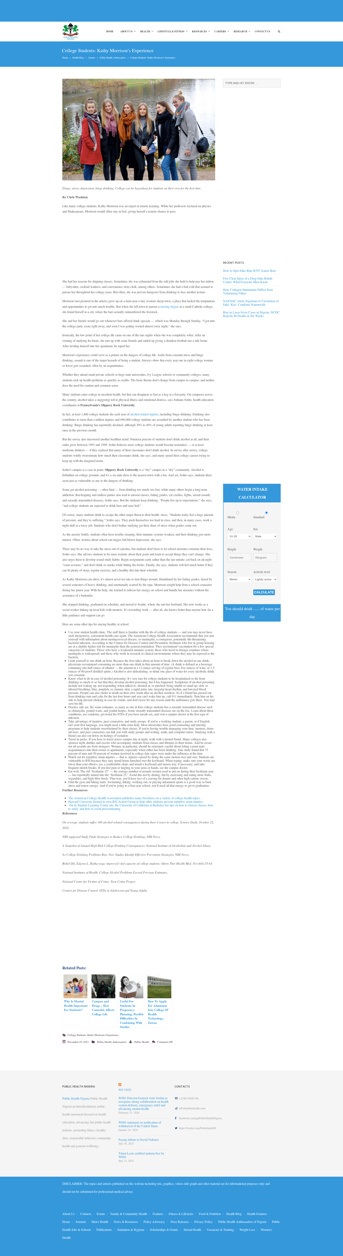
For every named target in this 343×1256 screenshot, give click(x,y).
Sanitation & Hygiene (130, 1229)
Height (231, 549)
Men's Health (100, 1222)
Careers (220, 31)
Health (145, 31)
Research (240, 31)
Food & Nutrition (210, 1214)
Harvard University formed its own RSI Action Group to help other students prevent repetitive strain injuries (135, 801)
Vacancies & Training (220, 1229)
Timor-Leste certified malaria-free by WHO (141, 1155)
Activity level (261, 572)
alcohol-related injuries (144, 414)
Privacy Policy (203, 1222)
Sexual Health (192, 1229)
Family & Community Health (129, 1214)
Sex (255, 529)
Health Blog (78, 57)
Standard (259, 517)
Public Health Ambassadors (113, 57)
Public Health (141, 1042)
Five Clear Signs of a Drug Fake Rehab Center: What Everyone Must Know (247, 280)
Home (110, 31)
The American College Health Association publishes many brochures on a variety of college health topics (134, 798)
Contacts (85, 1214)
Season (231, 572)
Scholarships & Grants (164, 1229)
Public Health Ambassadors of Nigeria (242, 1222)
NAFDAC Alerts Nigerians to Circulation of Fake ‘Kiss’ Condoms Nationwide (251, 303)
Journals (81, 1222)
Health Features (257, 1214)
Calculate (264, 592)
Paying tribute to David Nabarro (139, 1139)
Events (101, 1214)
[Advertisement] (134, 11)
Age (230, 529)
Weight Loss (247, 1229)
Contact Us (262, 31)
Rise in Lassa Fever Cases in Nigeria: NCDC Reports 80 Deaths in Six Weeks (251, 314)
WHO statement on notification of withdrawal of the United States (140, 1124)
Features (158, 1214)
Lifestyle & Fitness (171, 31)
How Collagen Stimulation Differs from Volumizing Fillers (248, 291)
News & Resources (126, 1222)
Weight (257, 549)
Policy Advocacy (154, 1222)
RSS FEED (125, 1090)
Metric (231, 517)
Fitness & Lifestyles (181, 1214)
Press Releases (180, 1222)
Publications (104, 1229)
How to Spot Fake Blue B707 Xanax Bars (249, 270)
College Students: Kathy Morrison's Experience (93, 1035)
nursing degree (169, 306)
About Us (126, 31)
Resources (199, 31)
